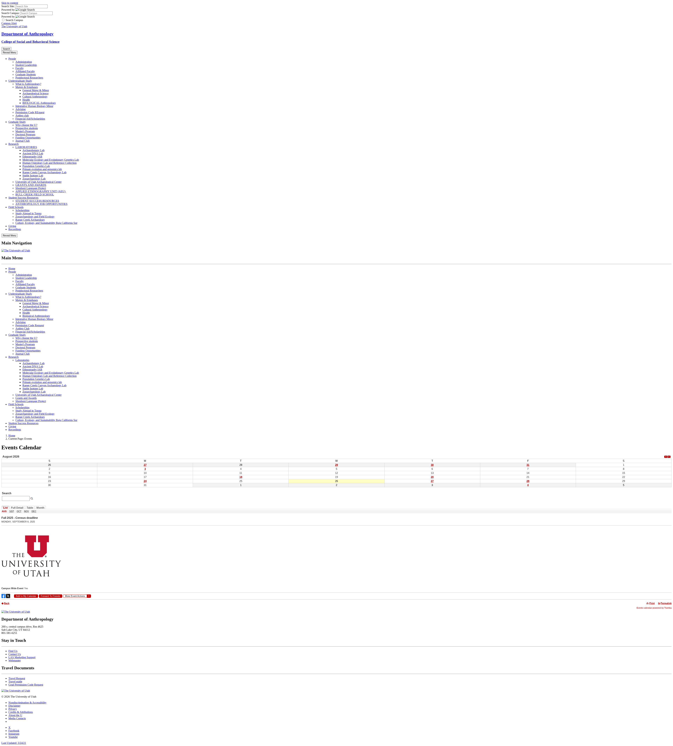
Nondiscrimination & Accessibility (27, 702)
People (12, 58)
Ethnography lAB (32, 156)
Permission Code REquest (29, 112)
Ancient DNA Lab (32, 153)
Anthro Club (22, 328)
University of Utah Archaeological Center (38, 181)
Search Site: (8, 6)
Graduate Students (25, 74)
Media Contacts (17, 718)
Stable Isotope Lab (32, 175)
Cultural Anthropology (34, 96)
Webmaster (14, 660)
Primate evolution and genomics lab (42, 169)
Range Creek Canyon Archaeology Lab (44, 172)
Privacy (12, 708)
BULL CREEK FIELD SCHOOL (34, 194)
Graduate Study (17, 121)
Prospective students (26, 128)
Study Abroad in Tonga (28, 213)
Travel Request (16, 678)
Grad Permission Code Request (25, 684)
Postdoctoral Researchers (29, 77)
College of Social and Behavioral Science (30, 42)
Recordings (14, 229)
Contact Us (14, 654)
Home (11, 268)
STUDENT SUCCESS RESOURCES (37, 200)
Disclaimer (14, 705)
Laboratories (22, 360)
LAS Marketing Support (21, 657)
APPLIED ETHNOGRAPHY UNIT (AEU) (40, 191)
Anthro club (22, 115)
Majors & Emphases (26, 87)
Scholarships (22, 210)
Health (26, 99)
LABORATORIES (26, 147)
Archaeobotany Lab (33, 150)
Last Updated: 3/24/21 (13, 742)
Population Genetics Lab (36, 166)
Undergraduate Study (20, 80)
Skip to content (9, 2)
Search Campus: (10, 13)
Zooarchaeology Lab (34, 178)
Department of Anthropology (27, 34)
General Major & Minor (35, 90)
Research (13, 143)
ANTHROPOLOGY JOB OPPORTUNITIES (41, 203)
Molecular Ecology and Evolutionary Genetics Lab (50, 159)
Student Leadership (26, 65)
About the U (15, 715)
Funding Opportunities (27, 137)
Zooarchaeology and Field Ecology (35, 216)
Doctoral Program (25, 134)
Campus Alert (9, 23)
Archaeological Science (35, 93)
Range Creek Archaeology (30, 219)
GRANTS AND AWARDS (30, 185)
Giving (12, 226)
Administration (23, 61)
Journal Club (22, 140)
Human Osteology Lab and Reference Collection (49, 162)
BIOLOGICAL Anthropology (39, 102)
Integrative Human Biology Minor (34, 106)
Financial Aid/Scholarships (30, 118)
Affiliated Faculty (25, 71)
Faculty (19, 68)
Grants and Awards (26, 398)
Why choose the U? (26, 125)
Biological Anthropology (36, 315)
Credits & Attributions (20, 712)
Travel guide (15, 681)
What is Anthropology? (28, 83)
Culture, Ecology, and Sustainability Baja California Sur (46, 222)
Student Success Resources (23, 197)
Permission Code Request (29, 325)
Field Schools (15, 207)
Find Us (12, 651)
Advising (20, 109)
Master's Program (25, 131)
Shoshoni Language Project (30, 188)
